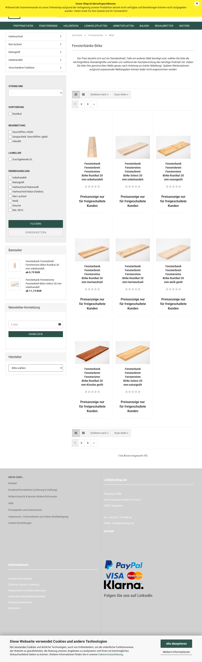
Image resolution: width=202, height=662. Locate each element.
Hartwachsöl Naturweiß (25, 187)
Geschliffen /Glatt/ (23, 131)
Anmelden (36, 334)
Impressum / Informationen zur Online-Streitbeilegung (38, 516)
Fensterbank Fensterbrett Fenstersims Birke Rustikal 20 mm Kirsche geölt (92, 376)
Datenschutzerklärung (110, 654)
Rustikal (17, 113)
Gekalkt (16, 141)
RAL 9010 (17, 210)
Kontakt (12, 483)
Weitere (184, 25)
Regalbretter (164, 25)
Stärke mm (15, 86)
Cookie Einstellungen (20, 522)
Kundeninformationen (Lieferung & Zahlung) (32, 489)
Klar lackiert (15, 44)
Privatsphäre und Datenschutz (25, 509)
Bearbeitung (16, 125)
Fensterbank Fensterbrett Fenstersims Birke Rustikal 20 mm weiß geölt (173, 274)
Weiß (15, 200)
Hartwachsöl (15, 36)
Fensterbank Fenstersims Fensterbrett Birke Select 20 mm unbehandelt (132, 171)
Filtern (35, 223)
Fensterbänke (48, 25)
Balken (144, 25)
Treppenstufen (23, 25)
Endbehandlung (19, 171)
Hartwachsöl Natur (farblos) (28, 191)
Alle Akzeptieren (176, 643)
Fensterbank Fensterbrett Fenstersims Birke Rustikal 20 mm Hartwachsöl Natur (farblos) (92, 274)
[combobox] (99, 94)
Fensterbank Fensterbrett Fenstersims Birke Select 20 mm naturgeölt (132, 376)
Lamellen (14, 152)
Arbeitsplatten (123, 25)
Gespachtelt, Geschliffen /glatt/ (30, 136)
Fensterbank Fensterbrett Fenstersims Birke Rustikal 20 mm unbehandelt (92, 171)
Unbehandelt (15, 59)
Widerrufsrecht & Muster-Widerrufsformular (32, 496)
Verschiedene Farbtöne (21, 67)
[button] (76, 94)
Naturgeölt (14, 52)
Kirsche (16, 205)
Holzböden (71, 25)
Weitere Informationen (176, 652)
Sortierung (16, 107)
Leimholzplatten (95, 25)
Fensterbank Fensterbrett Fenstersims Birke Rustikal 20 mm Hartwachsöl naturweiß (132, 274)
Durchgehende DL (22, 159)
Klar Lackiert (19, 196)
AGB (10, 503)
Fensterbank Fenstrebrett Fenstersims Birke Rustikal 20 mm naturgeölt (173, 171)
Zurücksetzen (35, 232)
